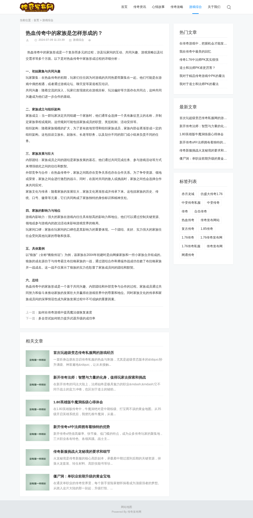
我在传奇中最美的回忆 (195, 51)
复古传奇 (188, 228)
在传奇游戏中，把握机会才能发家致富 (206, 43)
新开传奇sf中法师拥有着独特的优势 (81, 427)
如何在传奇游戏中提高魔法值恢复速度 (65, 312)
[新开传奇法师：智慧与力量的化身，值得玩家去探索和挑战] (37, 383)
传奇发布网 (215, 246)
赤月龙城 (188, 194)
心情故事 (158, 7)
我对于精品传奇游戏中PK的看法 (202, 76)
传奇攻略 (177, 7)
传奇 (185, 211)
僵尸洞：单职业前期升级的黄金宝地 (81, 476)
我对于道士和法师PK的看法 (199, 84)
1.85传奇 (207, 228)
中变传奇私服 (191, 202)
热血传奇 (188, 220)
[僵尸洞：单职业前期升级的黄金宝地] (37, 482)
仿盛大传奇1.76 (212, 194)
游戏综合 (195, 7)
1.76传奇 (188, 237)
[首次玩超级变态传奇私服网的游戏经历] (37, 358)
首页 (124, 7)
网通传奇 (188, 255)
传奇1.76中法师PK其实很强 (198, 59)
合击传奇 (200, 211)
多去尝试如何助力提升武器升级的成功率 (66, 318)
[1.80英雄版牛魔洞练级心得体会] (37, 408)
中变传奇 (213, 202)
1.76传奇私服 (191, 246)
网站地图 (126, 507)
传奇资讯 (139, 7)
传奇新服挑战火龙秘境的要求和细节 (81, 452)
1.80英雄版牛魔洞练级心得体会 (78, 402)
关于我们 (214, 7)
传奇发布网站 (210, 220)
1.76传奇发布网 (211, 237)
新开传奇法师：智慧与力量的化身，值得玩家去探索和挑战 (99, 377)
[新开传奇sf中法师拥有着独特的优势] (37, 432)
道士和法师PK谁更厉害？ (197, 67)
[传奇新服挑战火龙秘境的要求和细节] (37, 457)
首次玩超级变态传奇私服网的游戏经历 (83, 353)
